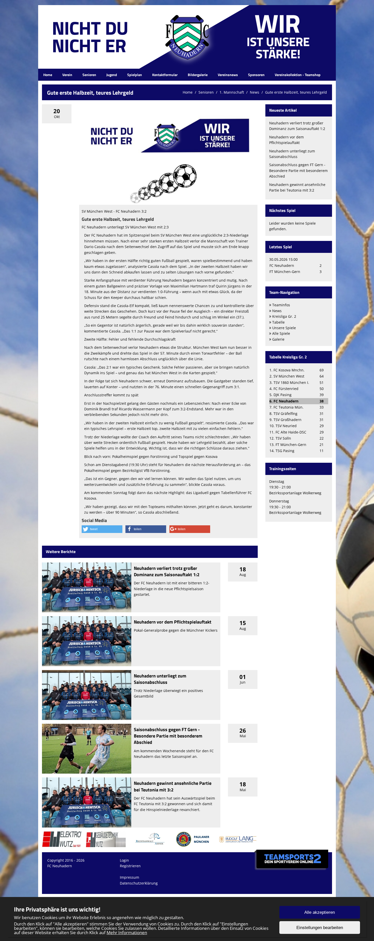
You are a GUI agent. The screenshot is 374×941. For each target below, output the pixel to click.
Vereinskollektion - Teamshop (298, 74)
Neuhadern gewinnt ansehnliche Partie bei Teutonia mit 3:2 (172, 786)
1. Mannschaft (232, 92)
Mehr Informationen (127, 932)
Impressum (129, 877)
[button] (102, 529)
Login (124, 860)
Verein (67, 74)
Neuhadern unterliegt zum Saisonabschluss (160, 679)
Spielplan (134, 74)
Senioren (89, 74)
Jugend (111, 74)
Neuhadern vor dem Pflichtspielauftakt (172, 621)
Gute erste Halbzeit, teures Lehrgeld (296, 92)
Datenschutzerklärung (139, 883)
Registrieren (130, 865)
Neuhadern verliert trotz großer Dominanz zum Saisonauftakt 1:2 (166, 571)
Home (47, 74)
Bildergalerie (198, 74)
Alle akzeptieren (319, 912)
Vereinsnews (228, 74)
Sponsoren (256, 74)
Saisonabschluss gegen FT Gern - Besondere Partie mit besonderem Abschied (168, 736)
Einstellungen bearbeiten (319, 927)
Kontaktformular (165, 74)
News (254, 92)
